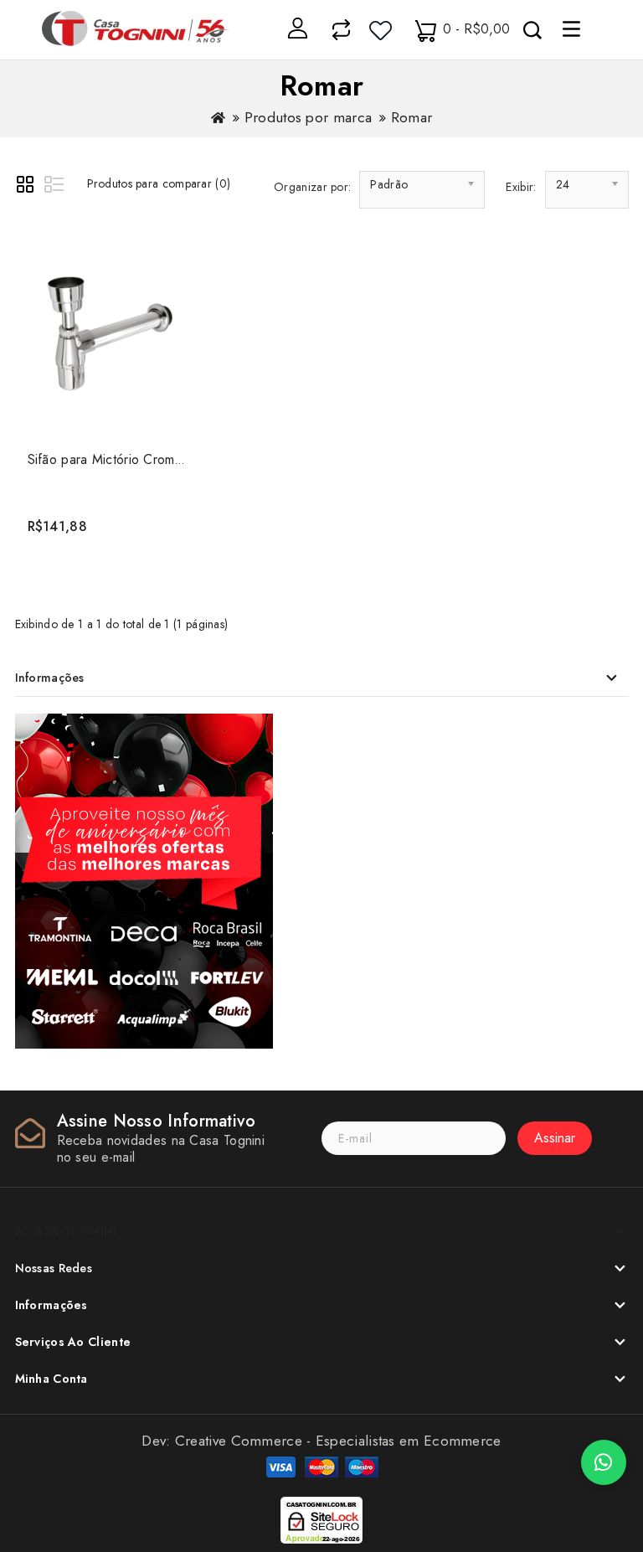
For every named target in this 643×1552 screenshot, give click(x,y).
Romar (412, 117)
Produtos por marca (308, 117)
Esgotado (106, 519)
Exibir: (521, 186)
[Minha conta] (297, 27)
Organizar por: (312, 186)
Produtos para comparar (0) (159, 183)
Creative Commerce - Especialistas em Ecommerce (338, 1441)
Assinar (554, 1137)
